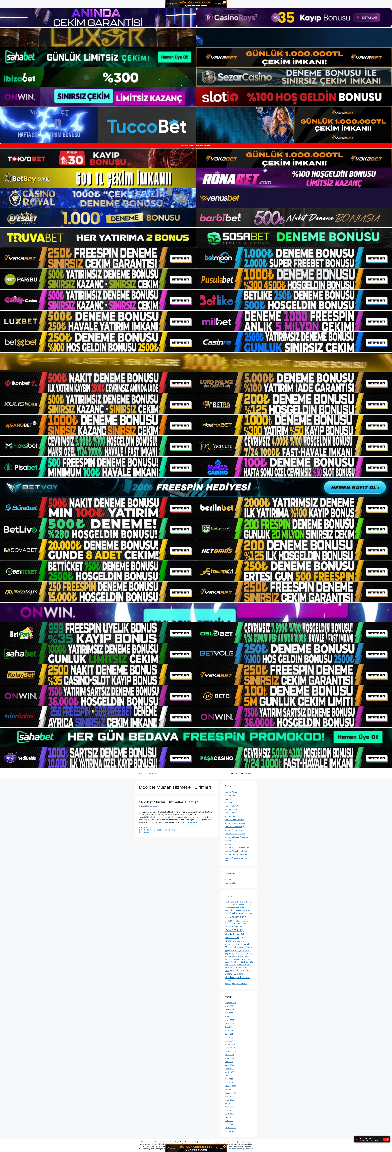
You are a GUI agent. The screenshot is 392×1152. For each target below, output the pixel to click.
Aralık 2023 (229, 1072)
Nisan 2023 (229, 1100)
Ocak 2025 (229, 1027)
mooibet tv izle (230, 965)
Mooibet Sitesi (171, 830)
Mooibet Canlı (245, 921)
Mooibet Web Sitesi (231, 967)
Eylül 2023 (229, 1083)
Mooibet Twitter (244, 965)
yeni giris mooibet (239, 983)
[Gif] (196, 362)
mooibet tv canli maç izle (242, 962)
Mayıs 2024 (229, 1055)
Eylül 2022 (229, 1124)
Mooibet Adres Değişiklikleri (236, 851)
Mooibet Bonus (236, 921)
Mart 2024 (229, 1062)
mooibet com (237, 926)
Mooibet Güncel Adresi (234, 944)
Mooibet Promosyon (240, 956)
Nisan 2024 (229, 1058)
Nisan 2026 (229, 1010)
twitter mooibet (236, 981)
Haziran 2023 (230, 1093)
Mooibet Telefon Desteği (235, 823)
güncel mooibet (235, 907)
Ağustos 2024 (230, 1044)
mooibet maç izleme (240, 954)
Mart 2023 (229, 1103)
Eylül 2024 (229, 1041)
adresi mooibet (229, 902)
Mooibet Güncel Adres (239, 941)
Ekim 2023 (229, 1079)
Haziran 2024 (230, 1051)
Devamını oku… (193, 822)
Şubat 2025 (229, 1024)
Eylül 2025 (229, 1013)
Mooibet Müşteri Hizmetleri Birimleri (169, 802)
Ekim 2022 (229, 1121)
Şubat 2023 (229, 1107)
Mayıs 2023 (229, 1096)
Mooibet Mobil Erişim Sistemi (236, 854)
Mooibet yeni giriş (234, 974)
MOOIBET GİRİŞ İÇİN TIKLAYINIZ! (196, 146)
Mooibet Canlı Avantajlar (235, 841)
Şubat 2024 (229, 1065)
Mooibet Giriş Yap (232, 938)
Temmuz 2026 (230, 1003)
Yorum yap (145, 832)
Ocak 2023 (229, 1110)
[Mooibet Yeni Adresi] (148, 773)
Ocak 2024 (229, 1069)
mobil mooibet (238, 910)
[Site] (98, 257)
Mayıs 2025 (229, 1020)
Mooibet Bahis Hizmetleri (235, 834)
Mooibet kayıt (234, 950)
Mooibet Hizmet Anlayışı (234, 827)
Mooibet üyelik (233, 977)
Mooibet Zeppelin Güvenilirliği (237, 848)
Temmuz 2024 (230, 1048)
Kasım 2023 (229, 1076)
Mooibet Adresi (231, 792)
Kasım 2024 (229, 1034)
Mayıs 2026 (229, 1006)
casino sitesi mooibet (242, 902)
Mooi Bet (228, 802)
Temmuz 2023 (230, 1089)
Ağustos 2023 (230, 1086)
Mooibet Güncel (231, 809)
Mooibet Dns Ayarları (233, 830)
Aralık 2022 (229, 1114)
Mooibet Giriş (246, 773)
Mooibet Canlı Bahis (231, 924)
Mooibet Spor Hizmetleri (234, 820)
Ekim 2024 (229, 1037)
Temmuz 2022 (230, 1131)
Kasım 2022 (229, 1117)
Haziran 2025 (230, 1017)
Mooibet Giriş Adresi (236, 934)
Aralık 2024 (229, 1030)
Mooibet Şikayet (231, 806)
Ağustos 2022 (230, 1128)
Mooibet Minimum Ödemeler (236, 837)
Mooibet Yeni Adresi (240, 970)
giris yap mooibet (238, 904)
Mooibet (234, 773)
